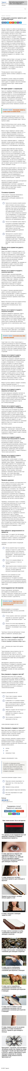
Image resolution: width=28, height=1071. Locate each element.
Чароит (4, 2)
